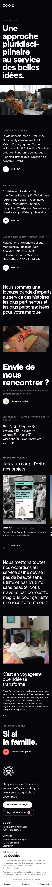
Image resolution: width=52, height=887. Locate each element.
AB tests (21, 251)
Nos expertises (10, 20)
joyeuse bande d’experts (27, 292)
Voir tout (15, 169)
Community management (19, 140)
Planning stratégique (16, 156)
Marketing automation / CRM (21, 246)
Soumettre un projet (17, 804)
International (20, 204)
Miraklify (40, 212)
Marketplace (41, 208)
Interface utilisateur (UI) (17, 195)
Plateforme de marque (29, 152)
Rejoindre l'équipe (16, 812)
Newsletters (10, 259)
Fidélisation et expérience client (23, 242)
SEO (22, 259)
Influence (39, 136)
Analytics (8, 251)
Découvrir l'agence (17, 752)
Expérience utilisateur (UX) (19, 191)
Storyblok (9, 208)
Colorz (8, 5)
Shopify (35, 204)
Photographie (21, 144)
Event (19, 161)
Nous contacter (15, 402)
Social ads (33, 259)
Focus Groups (27, 255)
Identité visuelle (25, 148)
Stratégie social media (17, 136)
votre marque (27, 312)
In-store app (12, 212)
